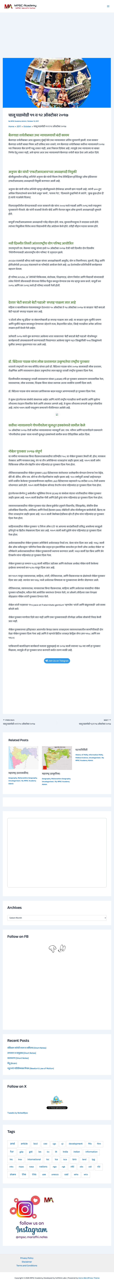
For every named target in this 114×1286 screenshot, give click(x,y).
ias (39, 1152)
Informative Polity (96, 755)
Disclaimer (27, 1262)
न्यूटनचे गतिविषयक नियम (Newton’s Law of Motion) (30, 1069)
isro (74, 1159)
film (99, 1144)
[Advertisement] (57, 33)
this (34, 1175)
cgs (54, 1144)
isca (65, 1160)
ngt (63, 1167)
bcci (36, 1144)
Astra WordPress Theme (88, 1278)
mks (11, 1167)
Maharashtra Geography (27, 778)
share (13, 1175)
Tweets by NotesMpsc (17, 1113)
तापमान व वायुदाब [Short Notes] (21, 1053)
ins (11, 1160)
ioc (47, 1160)
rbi (98, 1167)
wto (86, 1175)
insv (20, 1160)
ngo (55, 1167)
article (24, 1144)
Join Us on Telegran (58, 660)
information (91, 1152)
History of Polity (81, 755)
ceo (45, 1144)
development (76, 1144)
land (84, 1160)
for (12, 1152)
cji (62, 1144)
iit (56, 1152)
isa (56, 1160)
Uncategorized (14, 781)
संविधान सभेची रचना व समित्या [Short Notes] (26, 1048)
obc (81, 1167)
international (34, 1160)
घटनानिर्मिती (81, 750)
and (12, 1144)
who (76, 1175)
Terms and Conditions (26, 1266)
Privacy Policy (26, 1258)
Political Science (81, 757)
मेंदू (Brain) (12, 1064)
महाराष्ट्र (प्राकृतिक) (51, 774)
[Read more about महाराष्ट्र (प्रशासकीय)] (23, 758)
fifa (90, 1144)
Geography (12, 778)
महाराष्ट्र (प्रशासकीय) (18, 773)
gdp (21, 1152)
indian (77, 1152)
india (65, 1152)
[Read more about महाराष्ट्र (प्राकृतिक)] (57, 758)
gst (31, 1152)
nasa (31, 1167)
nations (43, 1167)
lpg (93, 1160)
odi (90, 1167)
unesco (55, 1175)
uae (44, 1175)
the (24, 1174)
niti (72, 1167)
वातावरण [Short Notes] (18, 1058)
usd (66, 1175)
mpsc (21, 1167)
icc (48, 1152)
